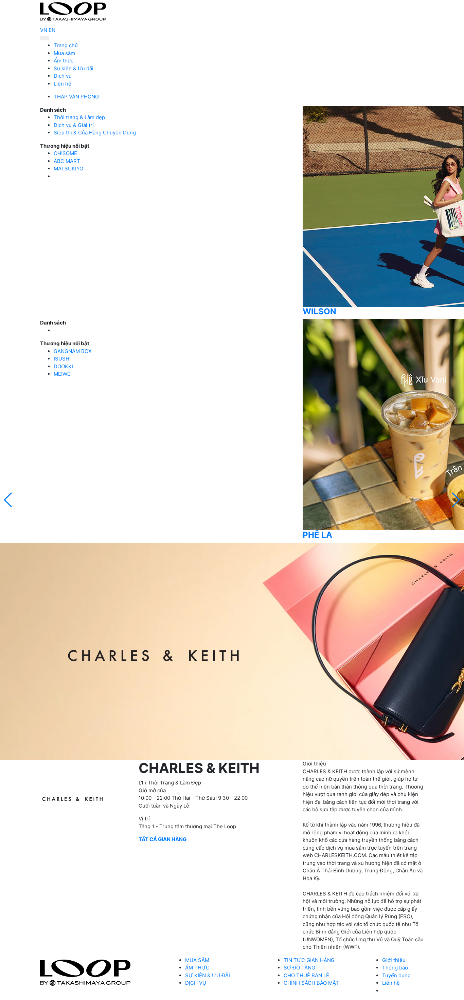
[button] (456, 500)
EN (52, 30)
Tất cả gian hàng (162, 839)
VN (43, 30)
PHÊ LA (317, 535)
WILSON (319, 311)
